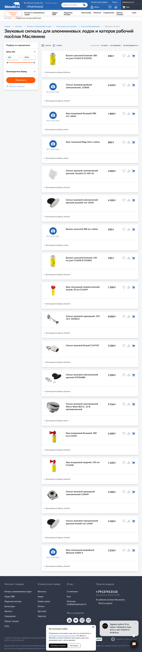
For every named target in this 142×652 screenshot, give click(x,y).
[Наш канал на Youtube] (69, 620)
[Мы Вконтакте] (75, 620)
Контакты (42, 592)
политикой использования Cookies (62, 635)
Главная (7, 26)
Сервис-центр (44, 601)
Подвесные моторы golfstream (28, 18)
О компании (72, 592)
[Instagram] (82, 620)
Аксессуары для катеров (66, 26)
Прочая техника (11, 621)
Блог (69, 597)
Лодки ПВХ (9, 597)
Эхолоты (8, 611)
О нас (114, 2)
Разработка (120, 639)
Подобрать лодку (13, 14)
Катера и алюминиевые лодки (39, 26)
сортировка (95, 45)
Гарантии (42, 616)
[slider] (7, 62)
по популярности (130, 45)
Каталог (18, 26)
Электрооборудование (90, 26)
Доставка (42, 611)
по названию (115, 45)
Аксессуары (9, 606)
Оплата (41, 606)
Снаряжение (10, 616)
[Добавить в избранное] (124, 56)
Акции (40, 597)
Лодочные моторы (12, 601)
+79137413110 (34, 7)
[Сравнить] (129, 56)
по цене (104, 45)
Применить (20, 80)
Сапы (6, 626)
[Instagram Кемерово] (88, 620)
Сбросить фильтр (15, 86)
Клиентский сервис (99, 2)
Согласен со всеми (58, 646)
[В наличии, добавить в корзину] (133, 56)
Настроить (74, 646)
